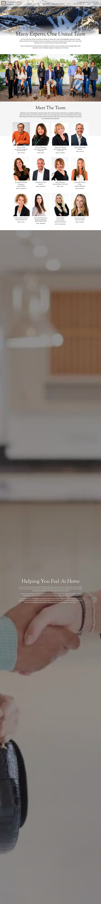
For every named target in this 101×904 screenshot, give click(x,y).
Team (68, 3)
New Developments (59, 3)
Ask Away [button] (100, 13)
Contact (96, 3)
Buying (37, 3)
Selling (29, 3)
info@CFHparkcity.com (84, 2)
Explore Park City (78, 3)
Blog (89, 3)
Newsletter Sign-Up (100, 26)
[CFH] (11, 3)
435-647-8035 (95, 2)
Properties (46, 3)
